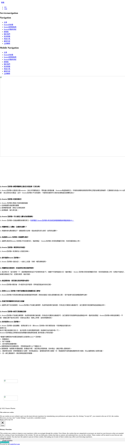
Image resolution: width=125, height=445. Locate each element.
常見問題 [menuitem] (7, 36)
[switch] (1, 440)
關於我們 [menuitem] (7, 34)
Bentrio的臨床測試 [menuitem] (10, 29)
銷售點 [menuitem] (6, 32)
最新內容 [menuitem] (7, 41)
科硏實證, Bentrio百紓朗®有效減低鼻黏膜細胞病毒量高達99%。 (52, 220)
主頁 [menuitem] (5, 22)
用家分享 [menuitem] (7, 39)
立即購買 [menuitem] (7, 43)
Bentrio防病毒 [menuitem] (8, 24)
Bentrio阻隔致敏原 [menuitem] (10, 27)
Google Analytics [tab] (5, 438)
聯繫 (2, 2)
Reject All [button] (3, 419)
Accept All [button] (9, 419)
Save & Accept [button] (4, 442)
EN (5, 7)
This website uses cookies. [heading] (7, 412)
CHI (5, 9)
